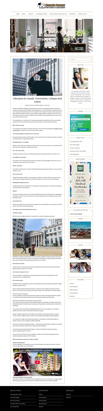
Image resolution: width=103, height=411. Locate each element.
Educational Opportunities (58, 14)
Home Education (74, 286)
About (24, 14)
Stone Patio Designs (75, 144)
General (72, 283)
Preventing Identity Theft (76, 141)
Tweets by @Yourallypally (76, 214)
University (72, 14)
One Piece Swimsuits (75, 148)
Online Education (74, 290)
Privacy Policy (82, 14)
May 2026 (68, 397)
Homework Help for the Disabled (78, 151)
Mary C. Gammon (45, 105)
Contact (30, 14)
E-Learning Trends (41, 14)
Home (17, 14)
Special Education (74, 293)
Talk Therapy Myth (74, 154)
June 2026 (68, 394)
